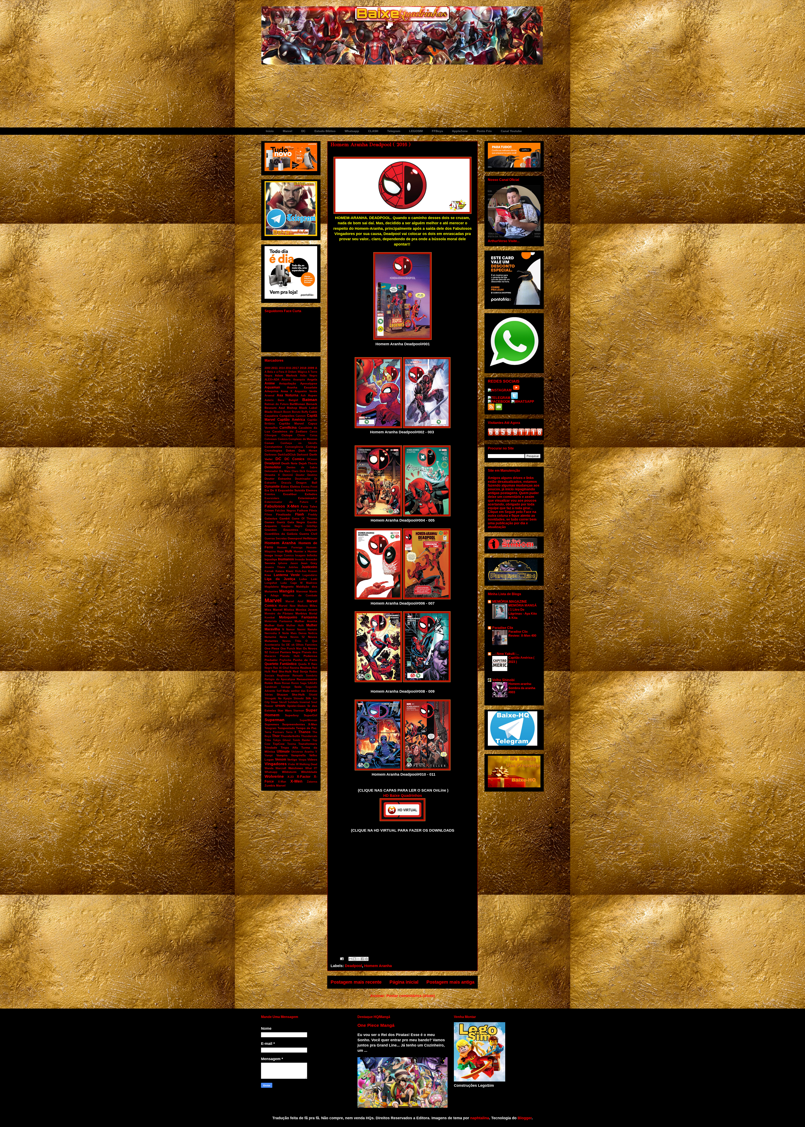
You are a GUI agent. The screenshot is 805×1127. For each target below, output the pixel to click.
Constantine (273, 446)
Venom (280, 759)
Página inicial (404, 982)
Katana (279, 571)
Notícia (312, 633)
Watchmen (295, 768)
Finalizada (283, 514)
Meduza (302, 605)
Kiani (289, 571)
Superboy (292, 715)
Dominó (288, 475)
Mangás (287, 591)
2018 (303, 368)
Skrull (283, 702)
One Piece (272, 648)
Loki (314, 579)
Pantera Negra (290, 652)
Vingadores (276, 764)
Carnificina (288, 427)
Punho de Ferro (305, 660)
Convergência (294, 446)
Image (269, 555)
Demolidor (273, 467)
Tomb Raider (301, 740)
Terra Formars (274, 732)
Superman (274, 720)
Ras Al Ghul (281, 667)
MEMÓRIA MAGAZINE (509, 601)
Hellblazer (310, 538)
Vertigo (292, 759)
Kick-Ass (300, 571)
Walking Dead (308, 764)
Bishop (292, 407)
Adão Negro (308, 375)
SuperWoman (308, 720)
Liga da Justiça (280, 579)
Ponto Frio (484, 131)
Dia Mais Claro (288, 471)
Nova (283, 637)
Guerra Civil (308, 533)
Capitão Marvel (291, 423)
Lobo (303, 579)
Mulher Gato (274, 625)
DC (303, 131)
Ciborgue (271, 435)
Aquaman (272, 387)
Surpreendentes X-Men (299, 724)
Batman (309, 399)
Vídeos (312, 759)
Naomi (301, 629)
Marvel (287, 131)
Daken (290, 450)
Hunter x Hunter (305, 551)
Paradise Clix (502, 628)
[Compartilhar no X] (358, 959)
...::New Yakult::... (505, 654)
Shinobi (298, 698)
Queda (302, 664)
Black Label (308, 407)
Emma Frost (309, 486)
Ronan (286, 683)
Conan (269, 443)
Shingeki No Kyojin (278, 698)
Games (269, 522)
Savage (285, 686)
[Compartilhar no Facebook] (362, 959)
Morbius (301, 613)
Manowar (302, 591)
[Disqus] (402, 893)
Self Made (283, 690)
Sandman (271, 686)
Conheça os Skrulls (298, 443)
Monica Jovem (306, 609)
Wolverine (274, 776)
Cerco (313, 431)
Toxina (291, 743)
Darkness (271, 454)
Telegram (393, 131)
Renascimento (307, 679)
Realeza (305, 667)
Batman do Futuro (277, 404)
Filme (268, 514)
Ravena (294, 667)
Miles (313, 605)
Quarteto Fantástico (281, 664)
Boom (287, 411)
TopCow (278, 743)
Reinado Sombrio (304, 675)
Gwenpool (295, 538)
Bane (281, 400)
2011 (274, 368)
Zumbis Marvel (275, 785)
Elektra (295, 486)
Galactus (271, 518)
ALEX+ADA (272, 379)
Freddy (312, 514)
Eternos (311, 490)
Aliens (286, 379)
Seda (297, 686)
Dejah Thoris (308, 463)
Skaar (274, 702)
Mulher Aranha (306, 621)
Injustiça (271, 559)
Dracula (286, 482)
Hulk (288, 551)
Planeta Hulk (289, 656)
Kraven (312, 571)
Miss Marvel (273, 609)
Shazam (282, 694)
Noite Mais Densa (294, 633)
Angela (312, 379)
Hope (280, 551)
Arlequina (271, 391)
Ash (303, 395)
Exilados (311, 494)
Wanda (269, 768)
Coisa (313, 435)
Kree (268, 575)
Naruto (312, 629)
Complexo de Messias (302, 439)
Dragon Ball (306, 482)
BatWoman (297, 404)
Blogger (525, 1118)
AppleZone (460, 131)
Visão (291, 764)
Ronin (295, 683)
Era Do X (271, 490)
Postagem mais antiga (450, 982)
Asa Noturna (287, 395)
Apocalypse (308, 383)
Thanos (304, 732)
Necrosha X (272, 633)
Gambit (284, 518)
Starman (298, 710)
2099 (311, 368)
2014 (282, 368)
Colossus (271, 439)
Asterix (269, 400)
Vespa (302, 759)
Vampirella (298, 755)
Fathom (302, 510)
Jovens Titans (275, 567)
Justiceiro (309, 567)
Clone (301, 435)
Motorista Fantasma (278, 621)
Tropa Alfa (289, 747)
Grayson (311, 529)
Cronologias (273, 450)
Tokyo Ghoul (282, 740)
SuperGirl (310, 715)
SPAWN (280, 706)
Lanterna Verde (287, 575)
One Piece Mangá (376, 1025)
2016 (288, 368)
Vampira (282, 755)
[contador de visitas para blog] (515, 434)
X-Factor (303, 776)
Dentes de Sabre (302, 467)
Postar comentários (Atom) (410, 996)
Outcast (274, 652)
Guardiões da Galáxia (281, 533)
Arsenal (269, 395)
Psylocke (285, 660)
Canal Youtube (511, 131)
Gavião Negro (292, 526)
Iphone (282, 563)
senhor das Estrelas (304, 690)
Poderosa (310, 656)
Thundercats (309, 736)
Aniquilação (287, 383)
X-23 (290, 776)
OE (288, 644)
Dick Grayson (308, 471)
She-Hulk (298, 694)
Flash (299, 514)
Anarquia (299, 379)
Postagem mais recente (356, 982)
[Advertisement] (402, 96)
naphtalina (479, 1118)
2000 (267, 368)
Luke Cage (288, 582)
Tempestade (286, 728)
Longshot (271, 582)
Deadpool (353, 966)
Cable (313, 411)
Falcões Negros (285, 510)
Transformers (307, 743)
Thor (276, 736)
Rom (277, 683)
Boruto (296, 411)
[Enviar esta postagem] (341, 958)
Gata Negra (296, 522)
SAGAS (312, 683)
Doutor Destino (306, 475)
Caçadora (271, 415)
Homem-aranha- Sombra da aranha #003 (521, 688)
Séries (269, 694)
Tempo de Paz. (306, 728)
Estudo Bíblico (325, 131)
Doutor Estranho (278, 478)
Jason (294, 563)
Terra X (291, 732)
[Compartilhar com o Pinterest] (366, 959)
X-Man (282, 781)
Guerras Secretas (276, 538)
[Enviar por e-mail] (350, 959)
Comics (283, 439)
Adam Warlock (286, 375)
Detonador (271, 471)
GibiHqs (312, 526)
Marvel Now (287, 605)
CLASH (373, 131)
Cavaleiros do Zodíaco (290, 431)
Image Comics (284, 555)
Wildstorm (289, 772)
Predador (271, 660)
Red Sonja (300, 671)
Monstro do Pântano (279, 613)
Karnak (269, 571)
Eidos (285, 486)
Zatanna (312, 781)
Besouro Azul (275, 407)
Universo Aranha (302, 751)
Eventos (270, 494)
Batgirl (293, 400)
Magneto (287, 586)
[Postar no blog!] (354, 959)
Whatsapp (352, 131)
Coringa (311, 446)
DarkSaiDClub (287, 454)
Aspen (312, 395)
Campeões (287, 415)
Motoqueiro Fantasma (298, 617)
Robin (269, 683)
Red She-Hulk (282, 671)
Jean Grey (309, 563)
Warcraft (280, 768)
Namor (290, 629)
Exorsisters (272, 498)
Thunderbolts (290, 736)
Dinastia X (272, 475)
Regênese (283, 675)
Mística (289, 609)
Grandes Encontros (281, 529)
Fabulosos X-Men (282, 506)
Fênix (313, 510)
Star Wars (285, 710)
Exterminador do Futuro (286, 502)
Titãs (268, 740)
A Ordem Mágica (296, 371)
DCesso (312, 459)
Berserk (311, 404)
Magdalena (272, 586)
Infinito (312, 555)
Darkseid (302, 454)
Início (270, 131)
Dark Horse (308, 450)
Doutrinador (302, 478)
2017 (295, 368)
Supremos (272, 724)
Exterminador (307, 498)
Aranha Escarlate (302, 387)
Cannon (301, 415)
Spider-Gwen (296, 706)
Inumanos (286, 559)
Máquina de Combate (300, 595)
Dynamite (272, 486)
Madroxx (311, 582)
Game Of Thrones (304, 518)
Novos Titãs (291, 641)
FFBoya (437, 131)
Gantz (281, 522)
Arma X (286, 391)
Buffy (304, 411)
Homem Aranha (378, 966)
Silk (308, 698)
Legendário (310, 575)
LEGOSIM (416, 131)
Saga (303, 683)
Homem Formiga (289, 547)
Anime (270, 383)
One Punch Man (291, 648)
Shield (313, 694)
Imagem (300, 555)
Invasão (300, 559)
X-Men (296, 781)
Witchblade (309, 772)
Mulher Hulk (295, 625)
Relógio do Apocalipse (280, 679)
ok (293, 644)
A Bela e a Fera (274, 371)
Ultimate (283, 751)
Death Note (289, 463)
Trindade (271, 747)
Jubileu (293, 567)
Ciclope (287, 435)
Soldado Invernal (299, 702)
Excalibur (290, 494)
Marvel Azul (294, 601)
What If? (311, 768)
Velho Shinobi (503, 680)
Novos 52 (297, 637)
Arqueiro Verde (306, 391)
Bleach (278, 411)
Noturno (270, 637)
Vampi (269, 755)
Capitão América (291, 419)
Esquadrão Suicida (291, 490)
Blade (269, 411)
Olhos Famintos (306, 644)
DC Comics (294, 459)
